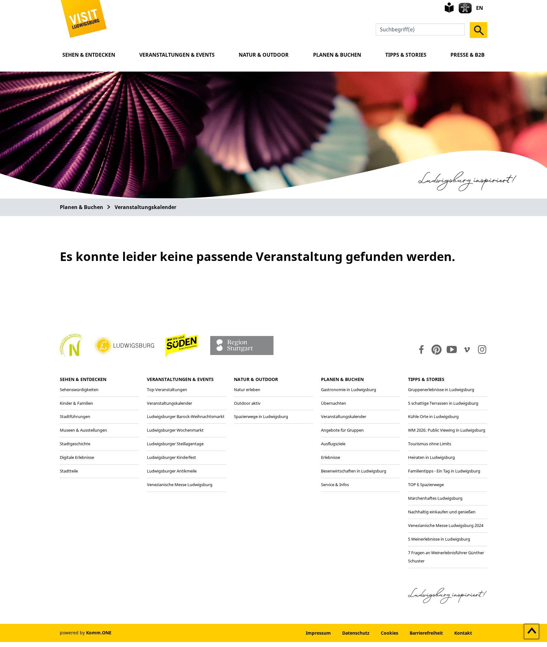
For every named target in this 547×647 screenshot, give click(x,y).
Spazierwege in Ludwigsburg (261, 416)
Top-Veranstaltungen (167, 389)
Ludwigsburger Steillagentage (175, 444)
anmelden (281, 633)
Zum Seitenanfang (531, 632)
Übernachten (333, 403)
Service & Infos (335, 484)
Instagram (481, 349)
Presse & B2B (467, 54)
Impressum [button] (318, 633)
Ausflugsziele (333, 444)
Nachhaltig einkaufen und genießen (441, 512)
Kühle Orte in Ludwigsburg (433, 416)
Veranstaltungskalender (145, 207)
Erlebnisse (330, 457)
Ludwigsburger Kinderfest (171, 457)
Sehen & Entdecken (88, 54)
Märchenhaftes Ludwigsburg (435, 498)
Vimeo (467, 349)
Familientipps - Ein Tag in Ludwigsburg (444, 471)
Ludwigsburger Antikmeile (172, 471)
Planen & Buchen (337, 54)
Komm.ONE (98, 633)
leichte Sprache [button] (449, 7)
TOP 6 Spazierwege (426, 484)
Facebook (420, 349)
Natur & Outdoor (264, 54)
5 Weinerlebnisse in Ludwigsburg (439, 539)
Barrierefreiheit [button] (426, 633)
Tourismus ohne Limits (429, 444)
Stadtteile (69, 471)
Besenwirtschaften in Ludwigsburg (353, 471)
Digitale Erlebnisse (77, 457)
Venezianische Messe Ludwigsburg (179, 484)
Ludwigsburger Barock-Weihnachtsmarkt (185, 416)
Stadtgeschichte (75, 444)
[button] (84, 18)
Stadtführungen (75, 416)
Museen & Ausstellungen (83, 430)
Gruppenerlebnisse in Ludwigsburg (441, 389)
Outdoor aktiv (247, 403)
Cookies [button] (389, 633)
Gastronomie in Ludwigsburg (348, 389)
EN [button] (479, 7)
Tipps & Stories (405, 54)
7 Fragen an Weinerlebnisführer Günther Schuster (446, 557)
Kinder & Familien (76, 403)
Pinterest (436, 349)
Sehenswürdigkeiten (79, 389)
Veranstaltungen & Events (177, 54)
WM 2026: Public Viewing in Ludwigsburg (446, 430)
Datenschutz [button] (355, 633)
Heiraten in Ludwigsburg (431, 457)
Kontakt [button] (463, 633)
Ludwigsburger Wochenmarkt (175, 430)
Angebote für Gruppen (342, 430)
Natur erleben (247, 389)
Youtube (452, 349)
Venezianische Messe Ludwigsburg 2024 (445, 525)
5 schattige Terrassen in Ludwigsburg (443, 403)
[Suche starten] (478, 30)
